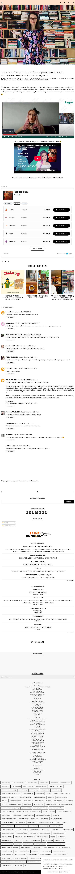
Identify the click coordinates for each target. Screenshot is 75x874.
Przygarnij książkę (37, 736)
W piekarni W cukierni (37, 758)
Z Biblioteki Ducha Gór (17, 861)
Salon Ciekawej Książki (37, 746)
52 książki (37, 688)
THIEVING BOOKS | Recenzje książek (38, 575)
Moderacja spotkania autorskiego (37, 718)
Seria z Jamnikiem (41, 836)
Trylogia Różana (63, 847)
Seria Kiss (17, 836)
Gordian (50, 797)
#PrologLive (37, 78)
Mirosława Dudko (13, 412)
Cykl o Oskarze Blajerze (8, 790)
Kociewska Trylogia (14, 804)
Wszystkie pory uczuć (19, 858)
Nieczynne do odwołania (8, 818)
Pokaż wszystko (69, 580)
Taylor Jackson (25, 847)
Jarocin (48, 800)
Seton (52, 836)
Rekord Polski (37, 743)
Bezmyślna (5, 786)
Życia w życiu (17, 865)
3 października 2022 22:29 (24, 423)
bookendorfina (38, 589)
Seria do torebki (28, 836)
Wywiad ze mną (37, 765)
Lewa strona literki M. (38, 555)
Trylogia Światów (6, 851)
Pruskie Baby (34, 829)
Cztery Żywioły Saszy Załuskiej (10, 793)
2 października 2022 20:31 (22, 312)
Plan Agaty (33, 826)
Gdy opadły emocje (39, 797)
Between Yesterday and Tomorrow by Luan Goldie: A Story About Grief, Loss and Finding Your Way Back (38, 602)
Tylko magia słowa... (38, 561)
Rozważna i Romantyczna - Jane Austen (38, 558)
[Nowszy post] (1, 492)
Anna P (8, 446)
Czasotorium (55, 790)
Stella (25, 840)
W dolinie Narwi (45, 851)
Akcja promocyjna (37, 689)
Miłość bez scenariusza (42, 815)
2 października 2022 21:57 (30, 323)
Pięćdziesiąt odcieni (21, 826)
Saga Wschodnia (44, 833)
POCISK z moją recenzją (37, 724)
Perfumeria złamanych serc (45, 822)
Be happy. (38, 568)
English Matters (37, 701)
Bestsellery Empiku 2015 (37, 694)
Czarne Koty (33, 790)
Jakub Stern (38, 800)
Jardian (9, 312)
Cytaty (37, 700)
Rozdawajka (37, 745)
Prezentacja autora (37, 732)
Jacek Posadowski (15, 800)
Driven (48, 793)
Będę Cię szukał (27, 786)
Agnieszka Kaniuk (13, 323)
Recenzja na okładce (37, 740)
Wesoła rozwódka (6, 854)
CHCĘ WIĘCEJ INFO (53, 871)
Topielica (38, 611)
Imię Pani (4, 800)
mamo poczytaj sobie (38, 608)
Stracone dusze (47, 840)
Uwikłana (34, 851)
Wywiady (37, 767)
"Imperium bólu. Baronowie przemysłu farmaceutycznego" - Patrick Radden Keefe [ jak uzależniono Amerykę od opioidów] (38, 550)
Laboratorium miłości (56, 808)
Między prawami (28, 815)
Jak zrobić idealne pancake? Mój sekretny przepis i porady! (38, 619)
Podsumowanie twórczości (37, 729)
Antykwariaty (37, 691)
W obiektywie (37, 756)
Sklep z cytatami (37, 749)
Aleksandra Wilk (31, 782)
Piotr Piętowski (12, 380)
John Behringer (58, 800)
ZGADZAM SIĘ (64, 871)
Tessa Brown (36, 847)
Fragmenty (37, 704)
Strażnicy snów (59, 840)
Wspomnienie (37, 762)
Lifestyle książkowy (50, 78)
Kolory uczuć (38, 804)
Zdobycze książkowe (37, 769)
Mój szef (55, 815)
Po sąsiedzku (43, 826)
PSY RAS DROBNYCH (38, 592)
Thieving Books (12, 357)
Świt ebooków (37, 772)
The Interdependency (49, 847)
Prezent (37, 730)
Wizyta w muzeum (37, 761)
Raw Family (55, 829)
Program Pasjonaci (38, 735)
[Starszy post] (73, 492)
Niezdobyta (34, 818)
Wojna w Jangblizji (45, 854)
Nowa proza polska (56, 818)
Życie (26, 865)
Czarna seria (22, 790)
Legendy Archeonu (21, 811)
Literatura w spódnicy (63, 811)
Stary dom (16, 840)
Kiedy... (3, 804)
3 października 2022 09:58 (32, 334)
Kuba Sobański (26, 808)
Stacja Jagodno (6, 840)
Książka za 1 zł (37, 716)
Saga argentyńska (58, 833)
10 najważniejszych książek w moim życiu (37, 686)
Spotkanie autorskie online (39, 79)
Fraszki (37, 705)
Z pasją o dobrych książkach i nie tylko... (38, 546)
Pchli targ (37, 727)
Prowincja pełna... (22, 829)
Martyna (9, 434)
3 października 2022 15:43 (29, 380)
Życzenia (37, 774)
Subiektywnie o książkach (19, 871)
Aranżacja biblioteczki (37, 692)
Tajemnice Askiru (39, 843)
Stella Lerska (35, 840)
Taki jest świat (12, 368)
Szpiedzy (17, 843)
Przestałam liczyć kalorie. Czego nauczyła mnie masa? (38, 571)
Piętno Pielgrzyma (7, 826)
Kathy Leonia (11, 346)
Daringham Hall (27, 793)
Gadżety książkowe (37, 707)
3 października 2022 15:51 (30, 412)
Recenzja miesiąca (37, 739)
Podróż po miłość (56, 826)
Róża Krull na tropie (7, 833)
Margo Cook (16, 815)
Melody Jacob (38, 598)
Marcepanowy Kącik (14, 334)
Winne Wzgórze (32, 854)
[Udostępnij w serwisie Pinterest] (8, 262)
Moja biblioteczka (37, 720)
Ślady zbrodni (5, 865)
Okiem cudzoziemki (7, 822)
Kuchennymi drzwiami (40, 808)
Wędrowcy (4, 861)
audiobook (37, 771)
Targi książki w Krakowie (38, 753)
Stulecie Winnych (6, 843)
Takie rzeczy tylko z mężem (55, 843)
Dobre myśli (39, 793)
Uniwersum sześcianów (21, 851)
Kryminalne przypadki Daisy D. (10, 808)
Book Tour (37, 698)
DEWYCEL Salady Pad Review (38, 627)
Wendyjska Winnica (58, 851)
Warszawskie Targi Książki (37, 759)
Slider (12, 79)
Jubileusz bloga (37, 710)
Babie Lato (54, 782)
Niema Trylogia (23, 818)
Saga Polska (33, 833)
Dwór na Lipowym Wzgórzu (61, 793)
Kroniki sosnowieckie (64, 804)
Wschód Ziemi (5, 858)
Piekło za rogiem (61, 822)
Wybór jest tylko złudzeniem (37, 858)
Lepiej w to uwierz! (48, 811)
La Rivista (37, 717)
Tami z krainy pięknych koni (9, 847)
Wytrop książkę (37, 764)
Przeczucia (45, 829)
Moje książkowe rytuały (37, 721)
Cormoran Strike (40, 786)
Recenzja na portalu (37, 742)
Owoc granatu (19, 822)
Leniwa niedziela (34, 811)
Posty (5, 522)
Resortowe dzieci (66, 829)
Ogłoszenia (37, 723)
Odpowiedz (10, 317)
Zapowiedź (37, 768)
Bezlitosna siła (65, 782)
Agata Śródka (5, 782)
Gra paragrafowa (37, 708)
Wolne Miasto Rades (59, 854)
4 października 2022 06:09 (23, 434)
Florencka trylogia (24, 797)
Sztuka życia (27, 843)
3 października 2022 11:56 (28, 357)
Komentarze (7, 525)
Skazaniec (60, 836)
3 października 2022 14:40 (28, 368)
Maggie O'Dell (5, 815)
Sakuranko (38, 624)
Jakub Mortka (27, 800)
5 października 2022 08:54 (21, 446)
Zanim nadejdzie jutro (33, 861)
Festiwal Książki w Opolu (37, 702)
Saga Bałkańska (21, 833)
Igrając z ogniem (61, 797)
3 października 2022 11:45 (26, 346)
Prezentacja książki (37, 733)
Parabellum (30, 822)
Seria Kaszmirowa (6, 836)
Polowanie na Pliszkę (7, 829)
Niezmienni (44, 818)
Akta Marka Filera (18, 782)
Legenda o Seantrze (7, 811)
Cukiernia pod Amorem (55, 786)
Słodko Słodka (38, 616)
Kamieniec (69, 800)
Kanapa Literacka (37, 711)
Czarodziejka (44, 790)
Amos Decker (43, 782)
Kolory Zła (27, 804)
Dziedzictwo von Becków (8, 797)
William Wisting (19, 854)
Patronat (37, 726)
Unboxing (37, 755)
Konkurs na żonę (50, 804)
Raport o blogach (37, 737)
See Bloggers (37, 748)
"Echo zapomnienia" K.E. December (38, 578)
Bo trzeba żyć (15, 786)
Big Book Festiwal (37, 695)
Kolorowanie (37, 713)
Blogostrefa (37, 697)
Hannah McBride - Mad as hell (38, 564)
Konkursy (37, 714)
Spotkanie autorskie (23, 79)
